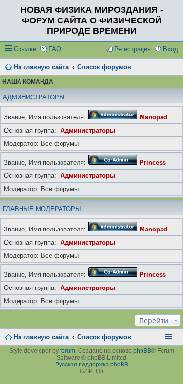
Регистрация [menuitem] (132, 49)
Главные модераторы (42, 208)
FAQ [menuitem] (54, 49)
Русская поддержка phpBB (91, 364)
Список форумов (104, 337)
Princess (153, 162)
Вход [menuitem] (170, 49)
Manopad (153, 117)
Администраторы (34, 97)
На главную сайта (41, 337)
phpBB (142, 350)
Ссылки (25, 49)
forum (67, 350)
